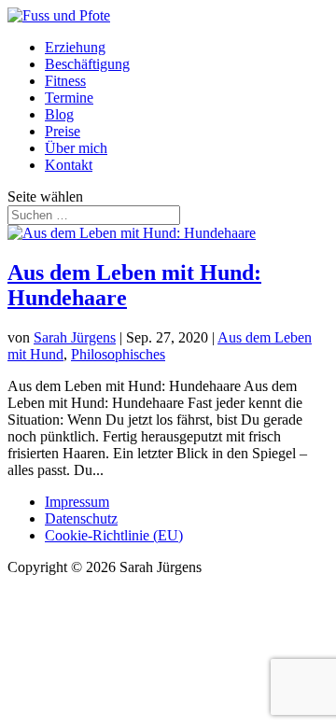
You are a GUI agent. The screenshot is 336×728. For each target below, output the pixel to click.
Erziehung (75, 47)
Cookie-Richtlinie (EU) (114, 535)
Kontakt (68, 165)
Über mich (76, 148)
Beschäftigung (87, 64)
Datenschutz (81, 518)
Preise (62, 131)
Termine (69, 97)
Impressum (77, 502)
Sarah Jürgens (75, 337)
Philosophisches (118, 354)
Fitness (65, 81)
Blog (59, 114)
